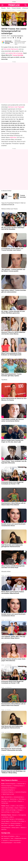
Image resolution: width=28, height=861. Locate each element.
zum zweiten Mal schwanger (14, 53)
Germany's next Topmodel (16, 107)
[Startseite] (14, 5)
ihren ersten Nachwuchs (10, 49)
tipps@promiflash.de (7, 204)
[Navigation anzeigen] (2, 5)
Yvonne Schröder (17, 55)
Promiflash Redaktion (17, 35)
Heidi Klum (13, 137)
